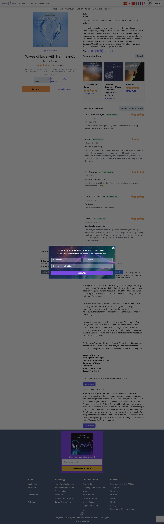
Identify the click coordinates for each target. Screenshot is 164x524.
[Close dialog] (113, 247)
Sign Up (82, 273)
